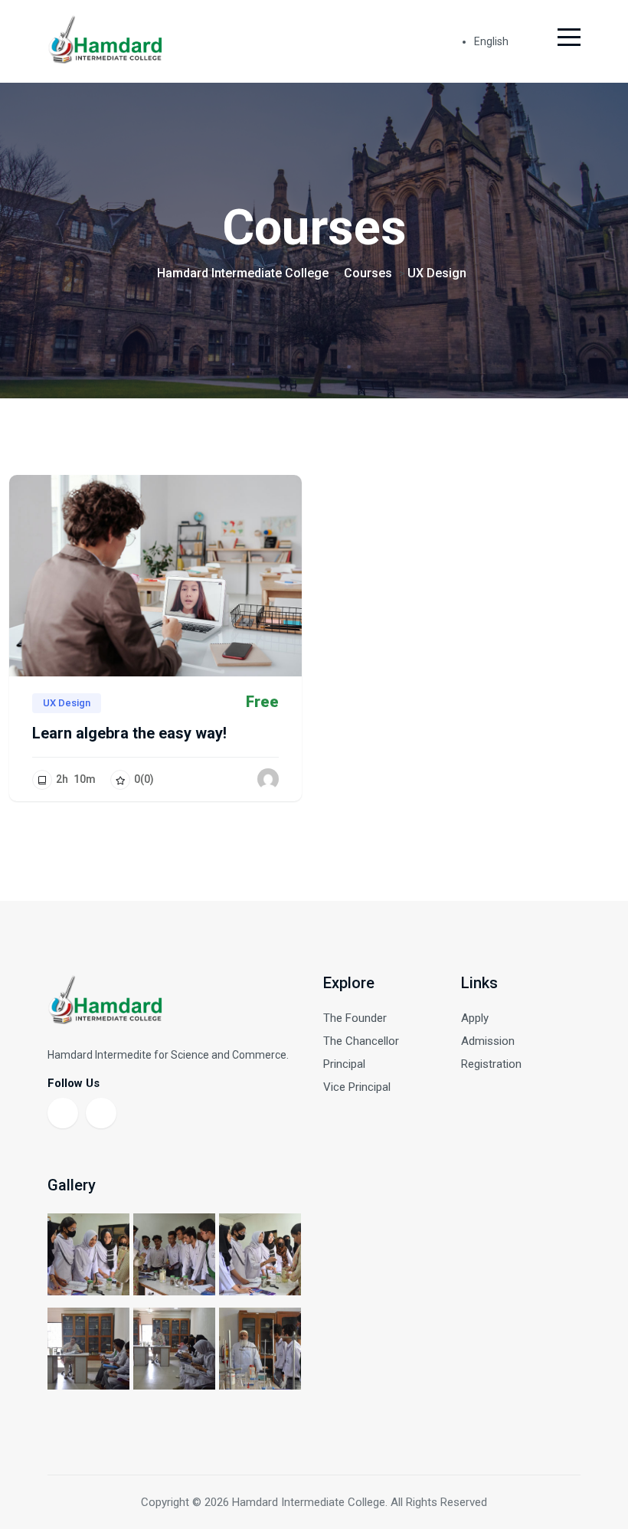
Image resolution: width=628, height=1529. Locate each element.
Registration (491, 1064)
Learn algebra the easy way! (129, 733)
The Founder (355, 1018)
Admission (488, 1041)
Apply (475, 1018)
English (492, 41)
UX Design (66, 703)
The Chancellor (361, 1041)
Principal (344, 1064)
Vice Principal (357, 1087)
